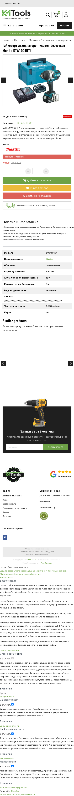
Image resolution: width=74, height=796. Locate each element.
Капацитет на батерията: (20, 284)
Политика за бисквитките (37, 554)
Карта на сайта (9, 503)
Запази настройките (9, 794)
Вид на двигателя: (15, 290)
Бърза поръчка (39, 188)
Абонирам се (55, 447)
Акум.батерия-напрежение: (21, 277)
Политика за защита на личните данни (37, 551)
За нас (5, 499)
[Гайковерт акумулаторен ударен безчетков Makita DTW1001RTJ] (37, 80)
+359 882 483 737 (12, 3)
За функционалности (57, 570)
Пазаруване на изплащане (15, 508)
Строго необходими (23, 570)
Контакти (7, 516)
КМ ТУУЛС (32, 559)
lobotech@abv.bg (47, 507)
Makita (49, 259)
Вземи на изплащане (38, 195)
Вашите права (6, 570)
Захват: (9, 296)
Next (70, 80)
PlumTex (15, 791)
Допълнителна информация (27, 574)
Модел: (8, 252)
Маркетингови (7, 574)
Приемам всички (27, 794)
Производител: (13, 259)
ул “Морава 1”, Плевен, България (55, 495)
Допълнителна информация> (13, 787)
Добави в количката (39, 180)
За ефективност (40, 570)
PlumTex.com (46, 563)
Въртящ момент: (14, 271)
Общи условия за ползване (37, 549)
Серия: (8, 312)
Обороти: (9, 265)
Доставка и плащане (12, 495)
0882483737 (45, 501)
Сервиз (6, 512)
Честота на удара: (15, 306)
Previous (3, 80)
